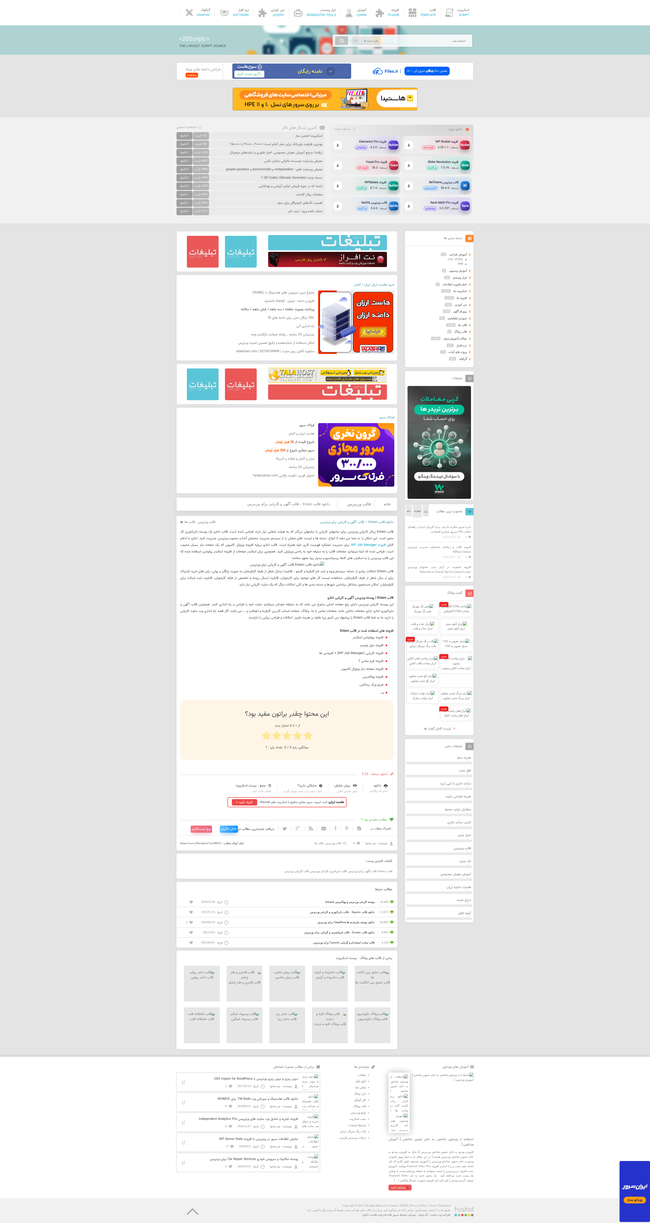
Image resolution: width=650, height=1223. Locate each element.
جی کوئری (461, 304)
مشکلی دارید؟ (307, 785)
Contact (393, 1205)
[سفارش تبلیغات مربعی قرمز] (203, 266)
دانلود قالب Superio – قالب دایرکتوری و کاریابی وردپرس (342, 912)
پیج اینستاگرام (201, 829)
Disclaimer (444, 1205)
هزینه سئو (464, 757)
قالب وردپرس (359, 504)
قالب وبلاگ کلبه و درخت (330, 1024)
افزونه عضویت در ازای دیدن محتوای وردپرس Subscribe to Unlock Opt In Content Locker (439, 569)
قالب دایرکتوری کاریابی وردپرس (328, 871)
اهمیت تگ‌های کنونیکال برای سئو (300, 203)
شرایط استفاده (357, 1125)
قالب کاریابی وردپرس (296, 871)
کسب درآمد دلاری (459, 822)
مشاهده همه (343, 129)
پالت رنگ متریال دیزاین (353, 1131)
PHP (460, 263)
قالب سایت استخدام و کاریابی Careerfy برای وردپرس (344, 942)
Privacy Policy (418, 1205)
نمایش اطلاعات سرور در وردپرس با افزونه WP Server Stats (258, 1139)
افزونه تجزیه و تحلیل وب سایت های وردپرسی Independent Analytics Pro (248, 1119)
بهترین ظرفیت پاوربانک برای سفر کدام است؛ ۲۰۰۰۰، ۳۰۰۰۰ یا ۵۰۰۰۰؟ (276, 144)
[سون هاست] (291, 77)
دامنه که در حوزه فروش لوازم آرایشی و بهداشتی (290, 186)
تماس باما (360, 1087)
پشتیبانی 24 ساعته (301, 467)
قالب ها (190, 522)
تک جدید (465, 861)
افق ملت (465, 770)
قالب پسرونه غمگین (244, 1019)
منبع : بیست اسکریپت (251, 785)
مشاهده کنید (398, 1187)
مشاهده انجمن (186, 127)
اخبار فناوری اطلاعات (455, 284)
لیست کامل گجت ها (438, 728)
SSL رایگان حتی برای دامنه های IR (291, 317)
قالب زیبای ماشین (287, 977)
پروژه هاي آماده (458, 351)
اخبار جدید (464, 835)
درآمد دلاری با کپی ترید (455, 783)
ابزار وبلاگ (360, 1093)
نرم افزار (462, 345)
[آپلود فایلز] (411, 77)
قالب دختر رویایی (202, 977)
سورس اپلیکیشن (457, 318)
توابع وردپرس (358, 1112)
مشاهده (192, 74)
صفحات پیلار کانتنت (309, 194)
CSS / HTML (455, 259)
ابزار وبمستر (460, 277)
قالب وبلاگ (460, 331)
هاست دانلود (369, 1214)
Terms (432, 1205)
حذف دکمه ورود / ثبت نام (305, 211)
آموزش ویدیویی (458, 270)
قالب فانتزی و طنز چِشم (245, 982)
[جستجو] (341, 40)
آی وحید (423, 1214)
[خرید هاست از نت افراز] (327, 266)
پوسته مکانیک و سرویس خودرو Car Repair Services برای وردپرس (254, 1159)
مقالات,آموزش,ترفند (455, 338)
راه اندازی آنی (305, 326)
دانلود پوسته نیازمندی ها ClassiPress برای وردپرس (346, 922)
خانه (387, 504)
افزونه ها (462, 297)
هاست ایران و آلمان (301, 433)
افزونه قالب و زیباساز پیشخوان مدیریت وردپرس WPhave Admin (439, 549)
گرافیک (463, 358)
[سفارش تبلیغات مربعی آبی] (241, 266)
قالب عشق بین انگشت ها (372, 982)
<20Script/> (194, 39)
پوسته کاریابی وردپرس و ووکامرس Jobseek (350, 901)
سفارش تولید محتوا (458, 809)
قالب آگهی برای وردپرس (362, 871)
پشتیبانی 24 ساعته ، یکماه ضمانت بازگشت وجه (282, 334)
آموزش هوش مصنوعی (455, 874)
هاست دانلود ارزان (459, 887)
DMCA (404, 1205)
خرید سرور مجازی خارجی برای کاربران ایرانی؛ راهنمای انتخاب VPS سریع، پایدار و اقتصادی (439, 529)
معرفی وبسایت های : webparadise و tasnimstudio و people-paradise (274, 169)
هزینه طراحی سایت (458, 796)
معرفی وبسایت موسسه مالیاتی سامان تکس (293, 161)
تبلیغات (362, 1074)
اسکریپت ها (460, 290)
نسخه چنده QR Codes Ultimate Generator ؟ (291, 177)
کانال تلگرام (229, 829)
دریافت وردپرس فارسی (352, 1137)
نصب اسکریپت (357, 1118)
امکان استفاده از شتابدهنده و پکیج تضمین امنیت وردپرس (276, 343)
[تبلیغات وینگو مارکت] (439, 497)
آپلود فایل (464, 913)
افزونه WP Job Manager (368, 545)
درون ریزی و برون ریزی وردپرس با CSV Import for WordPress (256, 1078)
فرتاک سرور (386, 417)
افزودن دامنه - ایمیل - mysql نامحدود (289, 301)
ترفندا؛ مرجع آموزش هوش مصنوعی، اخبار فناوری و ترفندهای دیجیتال (276, 152)
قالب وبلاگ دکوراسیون (372, 1019)
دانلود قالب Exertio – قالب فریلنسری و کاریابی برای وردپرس (339, 932)
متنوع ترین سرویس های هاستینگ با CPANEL (283, 292)
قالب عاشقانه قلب (202, 1019)
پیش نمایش (342, 785)
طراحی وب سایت (440, 1214)
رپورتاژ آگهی (460, 311)
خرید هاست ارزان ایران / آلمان (374, 284)
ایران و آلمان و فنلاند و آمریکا (295, 458)
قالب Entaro (385, 871)
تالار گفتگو (360, 1100)
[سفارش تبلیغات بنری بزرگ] (327, 249)
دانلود (377, 785)
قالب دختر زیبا (287, 1019)
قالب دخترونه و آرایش (329, 977)
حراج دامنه (464, 900)
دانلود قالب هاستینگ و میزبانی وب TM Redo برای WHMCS (258, 1099)
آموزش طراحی (458, 254)
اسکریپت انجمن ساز (309, 135)
